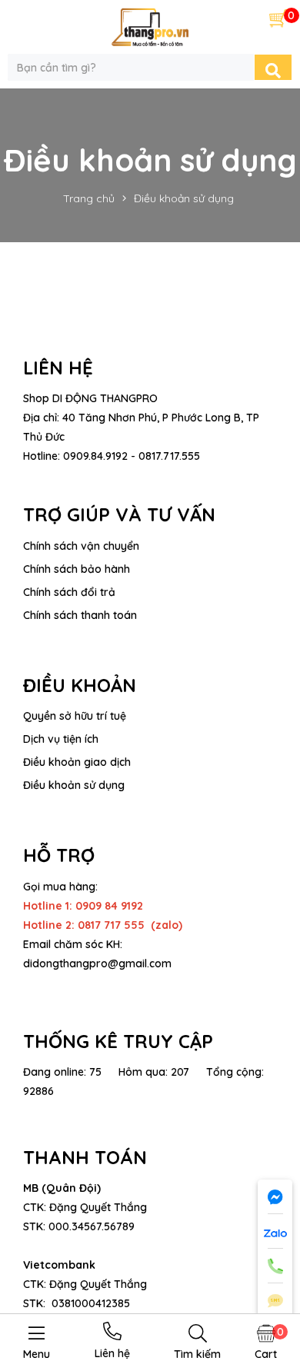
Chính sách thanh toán (80, 615)
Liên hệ (112, 1353)
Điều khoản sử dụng (74, 785)
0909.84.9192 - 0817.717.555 (131, 456)
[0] (278, 18)
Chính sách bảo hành (76, 569)
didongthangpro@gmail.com (97, 963)
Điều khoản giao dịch (77, 762)
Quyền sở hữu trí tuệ (74, 716)
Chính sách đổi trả (69, 592)
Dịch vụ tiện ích (60, 739)
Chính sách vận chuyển (81, 546)
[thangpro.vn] (150, 26)
